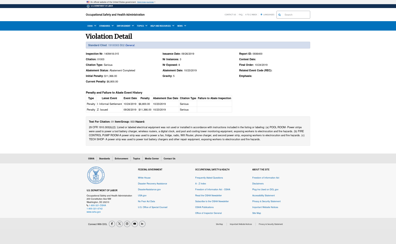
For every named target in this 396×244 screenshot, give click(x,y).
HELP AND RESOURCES (161, 26)
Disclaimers (258, 183)
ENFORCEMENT (124, 26)
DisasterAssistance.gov (149, 189)
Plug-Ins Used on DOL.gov (265, 189)
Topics (136, 158)
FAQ (241, 14)
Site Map (256, 213)
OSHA (90, 26)
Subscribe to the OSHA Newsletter (212, 201)
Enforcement (121, 158)
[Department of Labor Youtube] (134, 224)
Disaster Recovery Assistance (152, 183)
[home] (96, 174)
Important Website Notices (265, 207)
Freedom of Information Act (265, 177)
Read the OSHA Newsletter (208, 195)
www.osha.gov (94, 211)
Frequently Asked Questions (209, 177)
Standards (104, 158)
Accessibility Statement (263, 195)
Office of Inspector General (208, 213)
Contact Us (230, 14)
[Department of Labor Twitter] (119, 224)
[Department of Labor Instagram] (127, 224)
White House (144, 177)
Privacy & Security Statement (266, 201)
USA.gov (142, 195)
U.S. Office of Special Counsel (152, 207)
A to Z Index (251, 14)
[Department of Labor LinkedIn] (142, 224)
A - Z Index (200, 183)
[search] (280, 14)
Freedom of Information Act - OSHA (212, 189)
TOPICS (140, 26)
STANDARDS (105, 26)
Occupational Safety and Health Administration (115, 14)
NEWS (180, 26)
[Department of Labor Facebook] (112, 224)
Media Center (152, 158)
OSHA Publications (204, 207)
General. (130, 45)
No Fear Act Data (146, 201)
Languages (268, 14)
